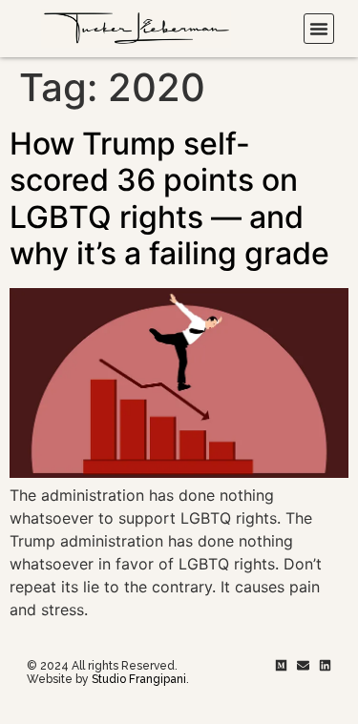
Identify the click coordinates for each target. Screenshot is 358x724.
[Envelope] (303, 665)
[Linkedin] (325, 665)
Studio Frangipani (139, 679)
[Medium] (281, 665)
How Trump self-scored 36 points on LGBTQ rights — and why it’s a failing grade (169, 198)
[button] (319, 28)
